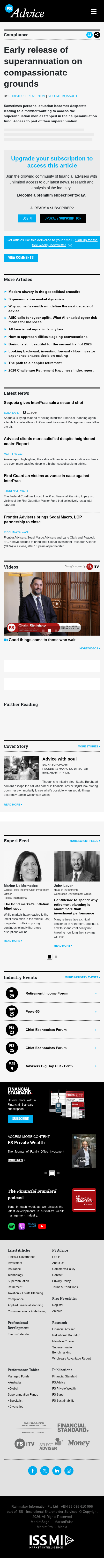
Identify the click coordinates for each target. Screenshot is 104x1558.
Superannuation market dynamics (36, 299)
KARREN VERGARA (16, 491)
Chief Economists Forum (46, 994)
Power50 (33, 976)
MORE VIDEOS (89, 648)
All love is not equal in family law (35, 329)
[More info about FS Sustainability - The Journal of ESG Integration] (84, 1116)
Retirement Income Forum (47, 958)
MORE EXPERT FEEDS (84, 840)
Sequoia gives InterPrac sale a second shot (43, 403)
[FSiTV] (92, 566)
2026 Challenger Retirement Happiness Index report (51, 370)
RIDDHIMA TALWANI (16, 532)
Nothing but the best (27, 640)
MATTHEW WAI (13, 454)
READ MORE (12, 804)
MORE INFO (15, 1124)
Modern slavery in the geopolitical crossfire (44, 292)
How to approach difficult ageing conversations (48, 337)
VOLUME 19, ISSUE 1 (62, 96)
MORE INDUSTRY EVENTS (81, 941)
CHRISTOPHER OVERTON (26, 96)
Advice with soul (59, 759)
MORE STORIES (88, 746)
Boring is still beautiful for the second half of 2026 (50, 344)
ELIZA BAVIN (11, 412)
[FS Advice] (28, 10)
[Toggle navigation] (93, 11)
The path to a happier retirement (35, 363)
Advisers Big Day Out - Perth (49, 1030)
